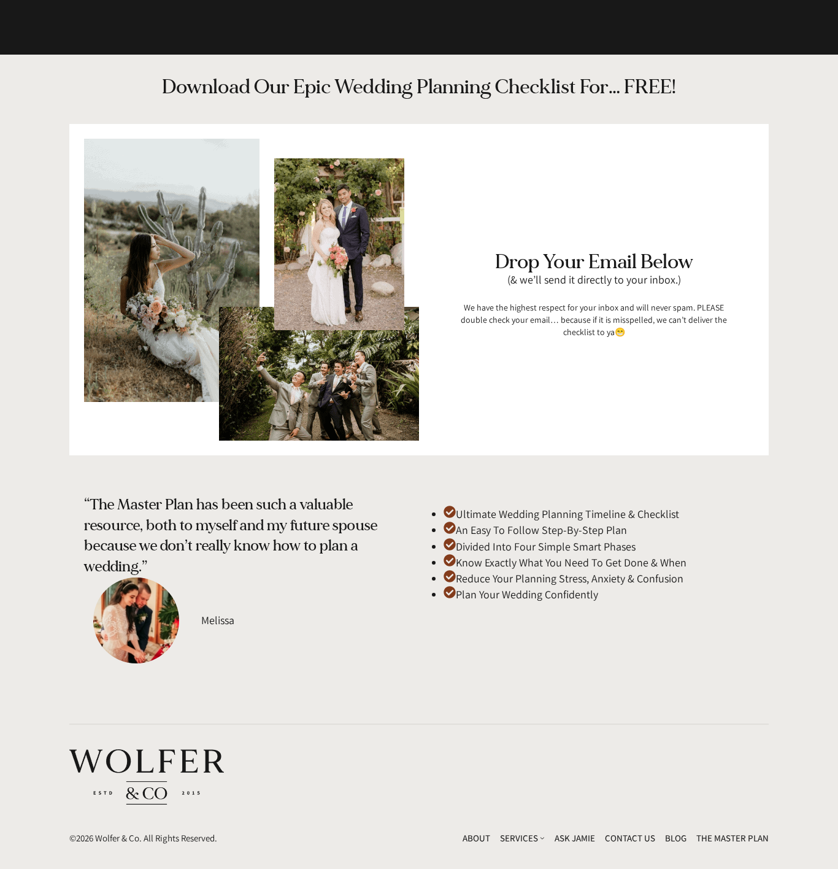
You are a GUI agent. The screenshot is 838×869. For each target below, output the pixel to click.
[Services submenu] (542, 837)
